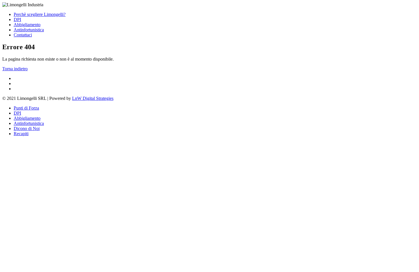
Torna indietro (15, 68)
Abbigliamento (27, 24)
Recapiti (21, 133)
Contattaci (23, 34)
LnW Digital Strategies (92, 98)
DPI (17, 19)
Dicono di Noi (27, 128)
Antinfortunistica (29, 29)
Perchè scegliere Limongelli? (40, 14)
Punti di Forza (26, 108)
